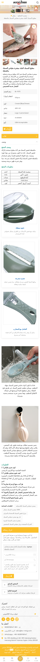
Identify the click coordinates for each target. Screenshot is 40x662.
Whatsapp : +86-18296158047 (16, 634)
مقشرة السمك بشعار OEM (11, 510)
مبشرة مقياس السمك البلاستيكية (26, 506)
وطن (13, 16)
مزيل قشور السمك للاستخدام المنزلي (14, 513)
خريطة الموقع (16, 652)
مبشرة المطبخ (22, 16)
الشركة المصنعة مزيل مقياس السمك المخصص (17, 524)
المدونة (26, 652)
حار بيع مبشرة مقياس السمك (12, 517)
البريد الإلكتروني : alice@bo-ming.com (18, 631)
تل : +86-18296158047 (12, 627)
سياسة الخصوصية (21, 655)
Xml (33, 652)
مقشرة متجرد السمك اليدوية (12, 521)
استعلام (8, 129)
